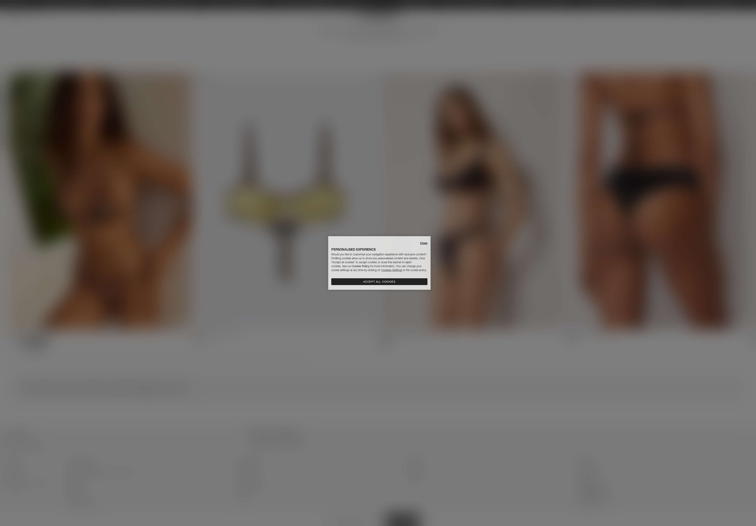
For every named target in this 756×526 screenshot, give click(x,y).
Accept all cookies (379, 281)
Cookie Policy (360, 266)
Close (423, 243)
